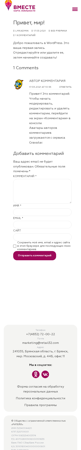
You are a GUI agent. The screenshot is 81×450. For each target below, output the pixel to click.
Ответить (65, 87)
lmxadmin (21, 31)
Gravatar (35, 142)
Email (18, 218)
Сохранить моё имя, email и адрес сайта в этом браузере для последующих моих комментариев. (44, 246)
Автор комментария (47, 81)
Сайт (17, 230)
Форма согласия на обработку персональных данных (40, 389)
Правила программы (40, 405)
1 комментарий (25, 35)
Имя (17, 205)
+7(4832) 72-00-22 (40, 334)
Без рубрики (58, 31)
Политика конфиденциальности (40, 398)
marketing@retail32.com (40, 343)
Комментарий (25, 176)
